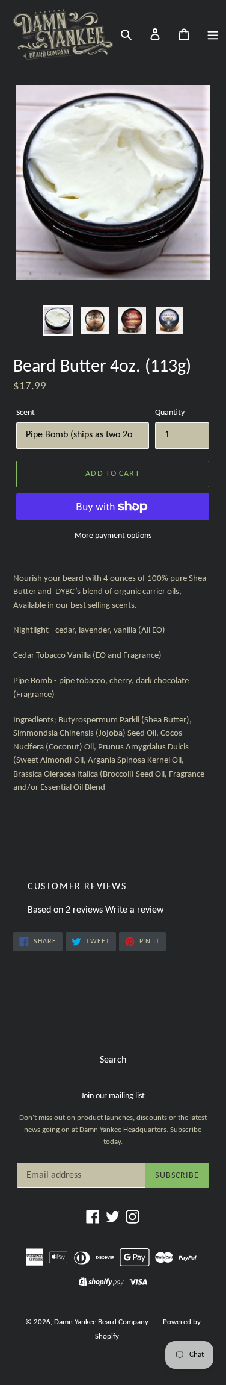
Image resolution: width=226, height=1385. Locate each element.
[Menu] (213, 34)
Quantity (170, 412)
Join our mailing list (113, 1096)
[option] (57, 320)
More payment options (113, 535)
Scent (25, 412)
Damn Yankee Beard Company (101, 1322)
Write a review (134, 910)
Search (113, 1060)
